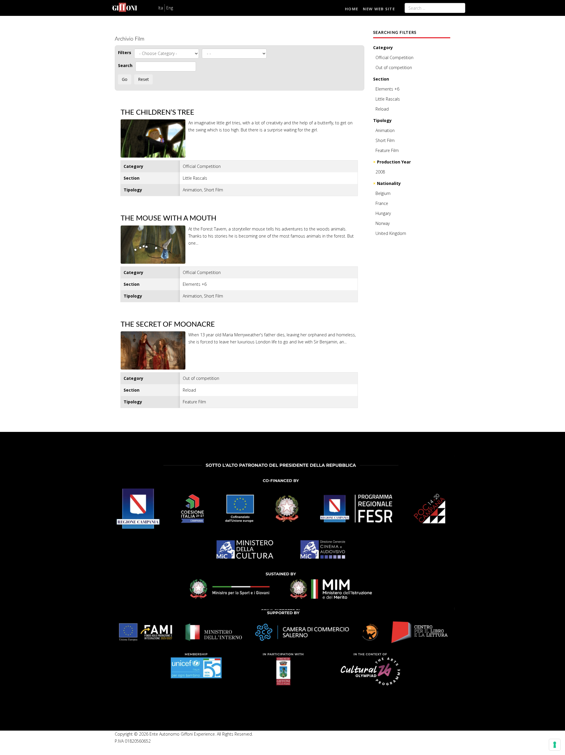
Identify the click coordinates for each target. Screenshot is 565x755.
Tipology (382, 120)
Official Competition (394, 57)
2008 (380, 172)
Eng (169, 8)
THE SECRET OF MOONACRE (168, 324)
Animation (385, 130)
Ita (160, 8)
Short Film (385, 140)
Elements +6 (387, 89)
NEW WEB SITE (379, 8)
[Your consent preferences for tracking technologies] (554, 744)
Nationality (389, 183)
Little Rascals (387, 99)
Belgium (382, 193)
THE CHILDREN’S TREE (157, 112)
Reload (382, 109)
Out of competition (393, 67)
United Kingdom (390, 233)
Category (383, 47)
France (381, 203)
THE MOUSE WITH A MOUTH (168, 218)
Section (381, 79)
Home (351, 8)
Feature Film (387, 150)
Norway (382, 223)
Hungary (383, 213)
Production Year (394, 162)
